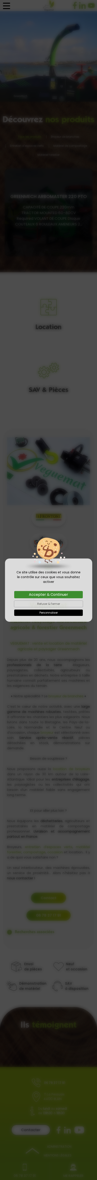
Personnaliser (48, 613)
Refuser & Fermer (48, 604)
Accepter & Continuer (48, 594)
